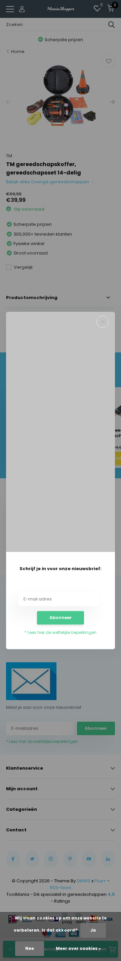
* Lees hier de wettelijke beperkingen (60, 632)
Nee (29, 948)
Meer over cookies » (78, 948)
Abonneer (60, 617)
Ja (93, 930)
